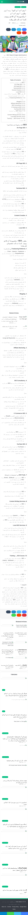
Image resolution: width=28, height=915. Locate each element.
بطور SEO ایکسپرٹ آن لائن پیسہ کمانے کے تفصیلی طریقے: (14, 95)
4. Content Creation (17, 90)
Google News (23, 906)
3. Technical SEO (18, 88)
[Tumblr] (8, 29)
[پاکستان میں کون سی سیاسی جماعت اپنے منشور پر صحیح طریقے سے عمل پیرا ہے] (7, 627)
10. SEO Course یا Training (14, 118)
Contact (9, 906)
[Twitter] (19, 29)
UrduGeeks (23, 22)
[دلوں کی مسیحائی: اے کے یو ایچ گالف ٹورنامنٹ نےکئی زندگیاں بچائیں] (7, 644)
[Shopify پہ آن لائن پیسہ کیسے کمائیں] (21, 660)
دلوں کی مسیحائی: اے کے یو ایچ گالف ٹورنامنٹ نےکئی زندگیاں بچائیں (7, 651)
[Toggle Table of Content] (23, 80)
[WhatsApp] (13, 615)
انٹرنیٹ (24, 7)
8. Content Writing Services (15, 114)
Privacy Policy (15, 906)
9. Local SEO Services (17, 116)
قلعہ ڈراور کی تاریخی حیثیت (9, 326)
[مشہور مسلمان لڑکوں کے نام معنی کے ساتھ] (21, 627)
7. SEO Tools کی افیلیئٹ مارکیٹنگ (16, 111)
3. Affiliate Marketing (17, 103)
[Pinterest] (24, 32)
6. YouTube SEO (18, 109)
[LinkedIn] (13, 29)
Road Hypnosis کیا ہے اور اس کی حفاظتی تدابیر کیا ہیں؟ (21, 651)
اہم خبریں (17, 7)
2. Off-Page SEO (18, 86)
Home (14, 909)
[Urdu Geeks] (20, 1)
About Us (4, 906)
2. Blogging (20, 101)
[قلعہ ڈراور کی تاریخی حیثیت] (22, 328)
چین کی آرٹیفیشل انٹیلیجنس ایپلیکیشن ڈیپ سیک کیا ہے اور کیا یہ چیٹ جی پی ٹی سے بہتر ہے (9, 319)
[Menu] (2, 2)
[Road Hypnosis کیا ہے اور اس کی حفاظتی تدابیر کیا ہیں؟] (21, 644)
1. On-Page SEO (18, 84)
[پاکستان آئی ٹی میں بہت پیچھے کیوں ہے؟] (7, 660)
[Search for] (26, 2)
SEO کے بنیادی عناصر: (17, 82)
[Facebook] (24, 29)
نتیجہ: (22, 120)
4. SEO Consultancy (17, 105)
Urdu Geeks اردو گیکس (16, 901)
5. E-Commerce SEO (17, 107)
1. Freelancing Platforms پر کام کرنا (14, 98)
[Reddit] (19, 32)
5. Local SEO (19, 92)
